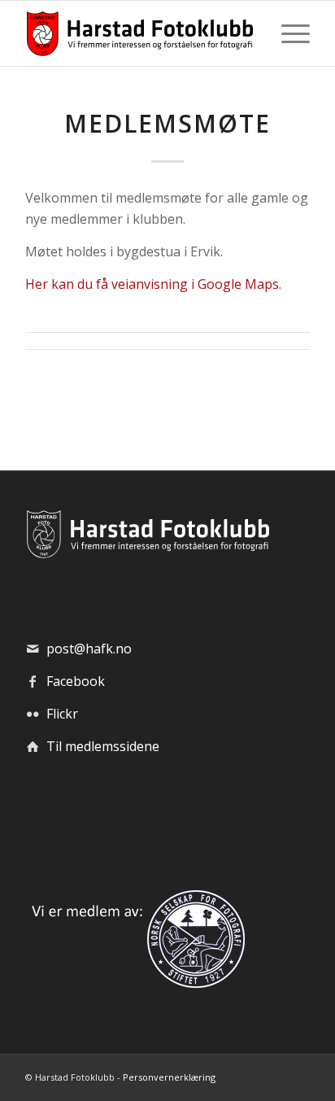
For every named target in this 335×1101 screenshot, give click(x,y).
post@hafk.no (89, 649)
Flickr (62, 714)
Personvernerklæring (169, 1077)
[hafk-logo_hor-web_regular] (139, 33)
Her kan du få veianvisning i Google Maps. (153, 284)
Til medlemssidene (102, 746)
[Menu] (287, 33)
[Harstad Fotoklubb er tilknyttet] (135, 983)
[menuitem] (287, 33)
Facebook (75, 681)
